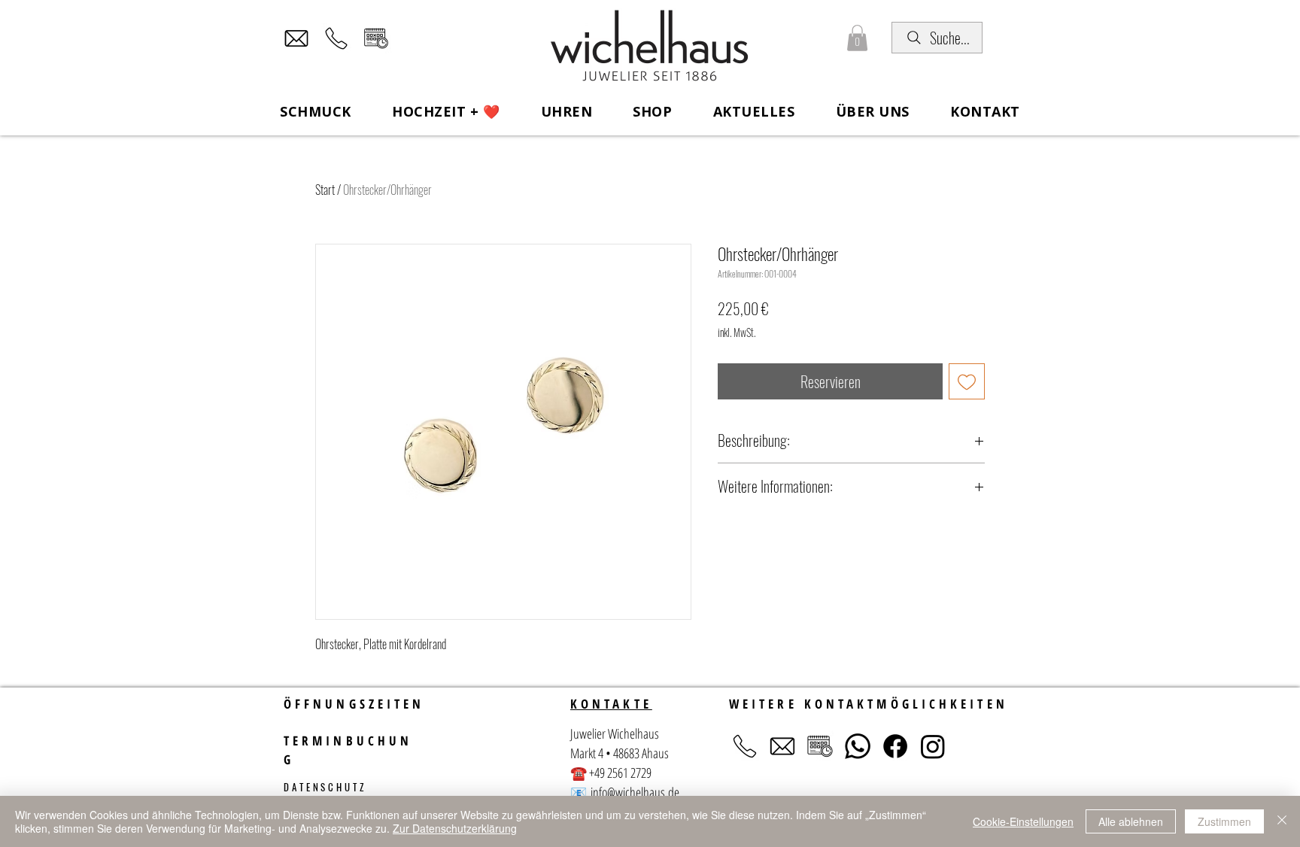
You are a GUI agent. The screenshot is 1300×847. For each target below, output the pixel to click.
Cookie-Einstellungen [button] (1023, 821)
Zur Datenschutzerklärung (455, 828)
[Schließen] (1282, 821)
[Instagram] (933, 746)
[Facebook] (895, 746)
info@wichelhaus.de (635, 792)
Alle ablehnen (1130, 821)
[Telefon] (336, 38)
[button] (857, 38)
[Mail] (296, 38)
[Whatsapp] (857, 746)
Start (325, 190)
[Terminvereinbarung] (376, 38)
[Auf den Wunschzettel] (967, 381)
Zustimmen (1224, 821)
